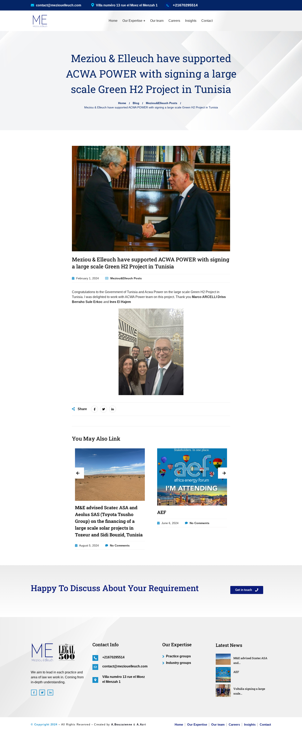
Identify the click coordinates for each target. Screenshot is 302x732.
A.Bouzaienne (121, 724)
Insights (190, 20)
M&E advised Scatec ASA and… (250, 660)
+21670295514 (185, 5)
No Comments (119, 545)
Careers (174, 20)
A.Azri (141, 724)
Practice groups (178, 656)
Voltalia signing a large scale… (249, 691)
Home (113, 20)
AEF (161, 512)
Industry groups (178, 663)
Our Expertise (132, 20)
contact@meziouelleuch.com (58, 5)
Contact (207, 20)
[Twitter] (103, 409)
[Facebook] (94, 409)
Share (82, 409)
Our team (157, 20)
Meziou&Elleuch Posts (161, 103)
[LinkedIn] (112, 409)
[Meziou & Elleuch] (39, 21)
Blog (136, 103)
